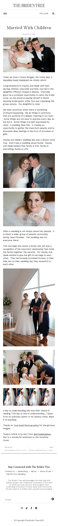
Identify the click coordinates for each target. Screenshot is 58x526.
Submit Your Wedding (15, 474)
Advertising (23, 471)
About (33, 471)
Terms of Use (45, 471)
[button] (5, 13)
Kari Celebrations (42, 434)
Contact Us (9, 471)
